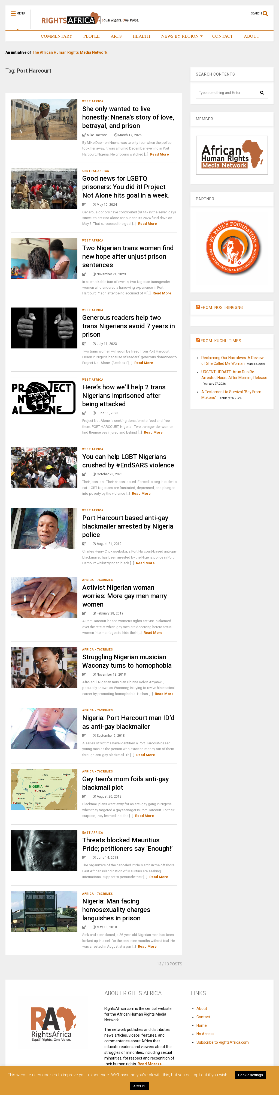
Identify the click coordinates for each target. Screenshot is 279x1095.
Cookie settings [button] (250, 1075)
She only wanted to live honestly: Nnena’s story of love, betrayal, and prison (128, 117)
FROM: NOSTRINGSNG (222, 307)
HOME (23, 36)
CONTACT (222, 36)
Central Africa (95, 170)
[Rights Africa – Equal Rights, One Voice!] (87, 26)
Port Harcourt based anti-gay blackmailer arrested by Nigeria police (127, 526)
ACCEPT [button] (139, 1086)
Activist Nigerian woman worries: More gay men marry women (124, 596)
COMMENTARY (56, 36)
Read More (159, 154)
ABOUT (251, 36)
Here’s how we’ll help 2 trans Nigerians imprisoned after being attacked (124, 395)
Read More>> (150, 1064)
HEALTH (141, 36)
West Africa (93, 101)
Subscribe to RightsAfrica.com (222, 1042)
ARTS (116, 36)
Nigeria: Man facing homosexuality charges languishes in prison (116, 909)
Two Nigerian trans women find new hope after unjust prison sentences (128, 256)
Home (201, 1025)
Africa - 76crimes (97, 579)
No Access (205, 1034)
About (201, 1008)
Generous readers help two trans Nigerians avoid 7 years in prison (128, 326)
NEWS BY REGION (180, 36)
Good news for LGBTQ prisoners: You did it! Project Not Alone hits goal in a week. (126, 187)
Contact (203, 1017)
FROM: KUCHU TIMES (221, 341)
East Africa (92, 832)
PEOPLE (91, 36)
